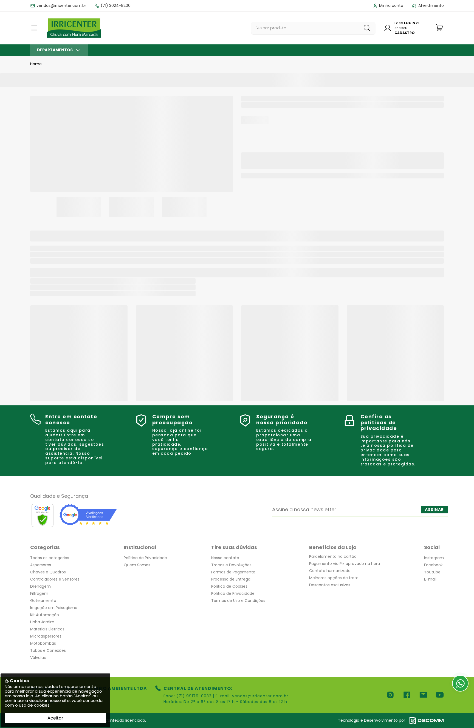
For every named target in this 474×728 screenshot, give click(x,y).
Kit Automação (44, 615)
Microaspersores (45, 636)
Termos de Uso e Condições (238, 600)
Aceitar (55, 718)
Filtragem (39, 593)
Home (36, 64)
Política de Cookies (229, 586)
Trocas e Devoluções (231, 565)
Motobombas (43, 643)
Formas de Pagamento (233, 572)
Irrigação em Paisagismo (53, 607)
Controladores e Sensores (55, 579)
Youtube (432, 572)
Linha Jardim (42, 622)
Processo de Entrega (230, 579)
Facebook (433, 565)
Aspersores (40, 565)
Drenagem (40, 586)
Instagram (434, 558)
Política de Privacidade (145, 558)
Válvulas (38, 657)
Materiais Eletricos (47, 629)
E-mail (430, 579)
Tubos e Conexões (48, 650)
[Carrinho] (440, 28)
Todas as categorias (49, 558)
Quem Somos (137, 565)
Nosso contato (225, 558)
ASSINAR (434, 509)
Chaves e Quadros (48, 572)
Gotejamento (43, 600)
